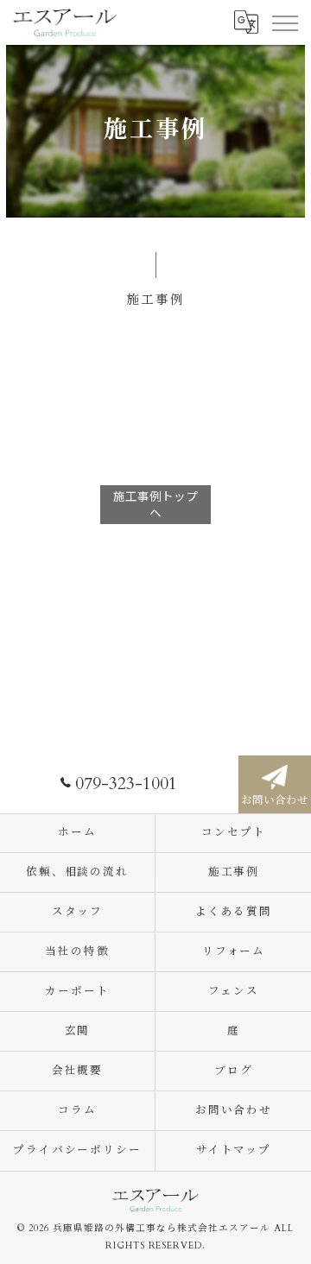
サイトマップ (234, 1150)
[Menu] (284, 22)
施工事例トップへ (155, 504)
